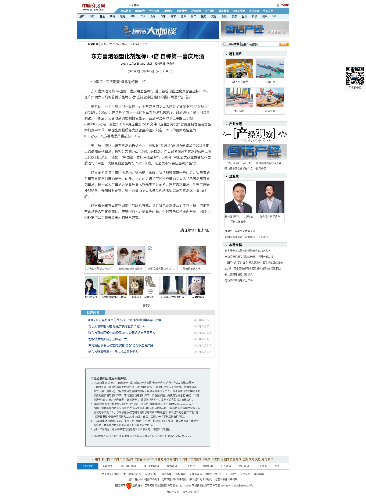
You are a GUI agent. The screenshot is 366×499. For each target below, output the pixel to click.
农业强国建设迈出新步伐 (239, 274)
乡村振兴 (254, 11)
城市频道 (224, 11)
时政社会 (182, 11)
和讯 (270, 459)
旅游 (234, 16)
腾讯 (264, 459)
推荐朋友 (134, 71)
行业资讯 (134, 44)
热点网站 (226, 466)
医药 (203, 16)
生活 (244, 16)
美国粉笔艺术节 (192, 268)
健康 (264, 16)
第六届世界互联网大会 (268, 163)
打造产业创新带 (239, 82)
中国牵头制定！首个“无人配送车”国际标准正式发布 (254, 262)
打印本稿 (148, 71)
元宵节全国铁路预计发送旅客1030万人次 (247, 250)
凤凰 (258, 459)
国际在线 (140, 459)
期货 (112, 16)
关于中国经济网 (132, 474)
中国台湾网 (171, 459)
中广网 (183, 459)
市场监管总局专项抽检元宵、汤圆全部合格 (249, 256)
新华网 (106, 459)
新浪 (239, 459)
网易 (251, 459)
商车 (173, 16)
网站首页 (126, 11)
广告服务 (231, 474)
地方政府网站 (128, 466)
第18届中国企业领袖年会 (239, 168)
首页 (103, 44)
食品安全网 (239, 11)
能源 (183, 16)
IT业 (142, 16)
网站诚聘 (166, 474)
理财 (122, 16)
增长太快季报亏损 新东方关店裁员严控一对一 (118, 326)
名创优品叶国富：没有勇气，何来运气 (246, 237)
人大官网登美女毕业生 (99, 268)
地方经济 (210, 11)
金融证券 (140, 11)
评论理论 (196, 11)
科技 (254, 16)
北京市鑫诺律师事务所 (174, 479)
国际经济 (168, 11)
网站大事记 (151, 474)
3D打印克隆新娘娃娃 (130, 268)
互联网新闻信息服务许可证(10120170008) (167, 485)
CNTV (150, 459)
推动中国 (261, 168)
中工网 (216, 459)
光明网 (225, 459)
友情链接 (245, 474)
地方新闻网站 (151, 466)
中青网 (159, 459)
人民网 (96, 459)
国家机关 (108, 466)
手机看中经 (355, 87)
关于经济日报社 (110, 474)
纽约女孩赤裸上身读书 (161, 268)
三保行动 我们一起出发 (238, 163)
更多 (277, 466)
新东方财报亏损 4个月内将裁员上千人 (113, 351)
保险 (132, 16)
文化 (213, 16)
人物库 (135, 5)
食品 (152, 16)
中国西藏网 (195, 459)
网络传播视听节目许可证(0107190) (211, 485)
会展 (224, 16)
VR (274, 16)
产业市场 (154, 11)
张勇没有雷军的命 (270, 216)
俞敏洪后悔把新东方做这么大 (107, 339)
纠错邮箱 (259, 474)
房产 (193, 16)
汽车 (163, 16)
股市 (82, 16)
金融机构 (208, 466)
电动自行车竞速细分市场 (239, 280)
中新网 (206, 459)
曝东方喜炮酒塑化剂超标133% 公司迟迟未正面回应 (121, 332)
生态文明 (268, 11)
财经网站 (244, 466)
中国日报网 (127, 459)
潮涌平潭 (270, 111)
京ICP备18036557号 (243, 485)
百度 (232, 459)
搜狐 (245, 459)
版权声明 (180, 474)
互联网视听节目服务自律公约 (205, 474)
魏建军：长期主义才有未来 (240, 231)
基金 (102, 16)
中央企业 (190, 466)
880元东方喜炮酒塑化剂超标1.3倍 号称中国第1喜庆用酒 (124, 320)
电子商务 (262, 466)
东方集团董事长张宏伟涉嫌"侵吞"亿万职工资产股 (120, 345)
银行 (92, 16)
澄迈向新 (239, 111)
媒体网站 (172, 466)
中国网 (115, 459)
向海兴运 (270, 82)
